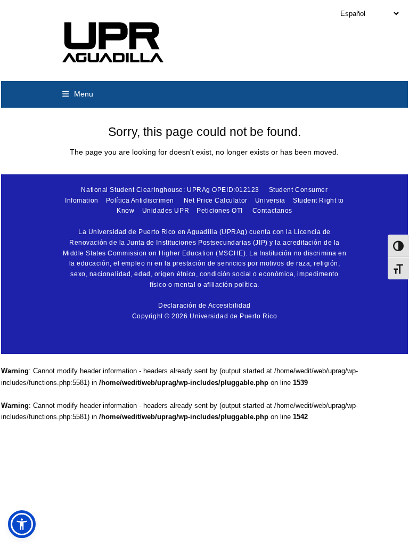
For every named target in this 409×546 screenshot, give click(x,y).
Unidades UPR (166, 210)
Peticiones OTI (220, 210)
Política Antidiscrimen (140, 200)
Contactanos (272, 210)
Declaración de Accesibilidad (204, 305)
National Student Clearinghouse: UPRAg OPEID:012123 (170, 190)
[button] (77, 94)
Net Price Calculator (216, 200)
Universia (270, 200)
